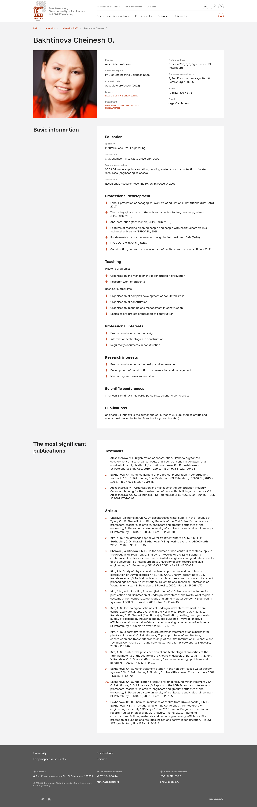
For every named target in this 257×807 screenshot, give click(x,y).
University (180, 16)
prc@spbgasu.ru (169, 781)
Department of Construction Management (122, 106)
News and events (133, 6)
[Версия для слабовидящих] (213, 6)
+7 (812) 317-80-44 (107, 776)
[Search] (221, 6)
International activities (108, 6)
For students (143, 16)
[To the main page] (65, 11)
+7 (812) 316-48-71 (180, 92)
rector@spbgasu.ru (108, 781)
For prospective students (113, 16)
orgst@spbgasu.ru (180, 103)
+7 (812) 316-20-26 (170, 776)
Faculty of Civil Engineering (121, 95)
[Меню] (221, 15)
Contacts (151, 6)
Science (163, 16)
